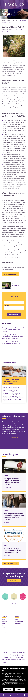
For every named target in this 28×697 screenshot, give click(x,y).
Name (5, 299)
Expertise (4, 621)
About (3, 630)
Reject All (20, 689)
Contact (4, 632)
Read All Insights (9, 563)
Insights (9, 20)
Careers (4, 625)
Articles (15, 20)
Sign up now (12, 580)
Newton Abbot (19, 621)
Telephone (6, 305)
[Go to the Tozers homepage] (14, 4)
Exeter (16, 619)
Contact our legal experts (10, 274)
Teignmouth (18, 623)
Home (3, 20)
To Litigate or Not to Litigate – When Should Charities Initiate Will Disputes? (14, 329)
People (3, 623)
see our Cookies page (11, 682)
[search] (3, 695)
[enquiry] (17, 695)
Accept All (8, 689)
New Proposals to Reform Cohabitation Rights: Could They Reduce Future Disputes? (12, 336)
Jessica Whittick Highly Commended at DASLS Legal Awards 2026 (13, 342)
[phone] (10, 695)
